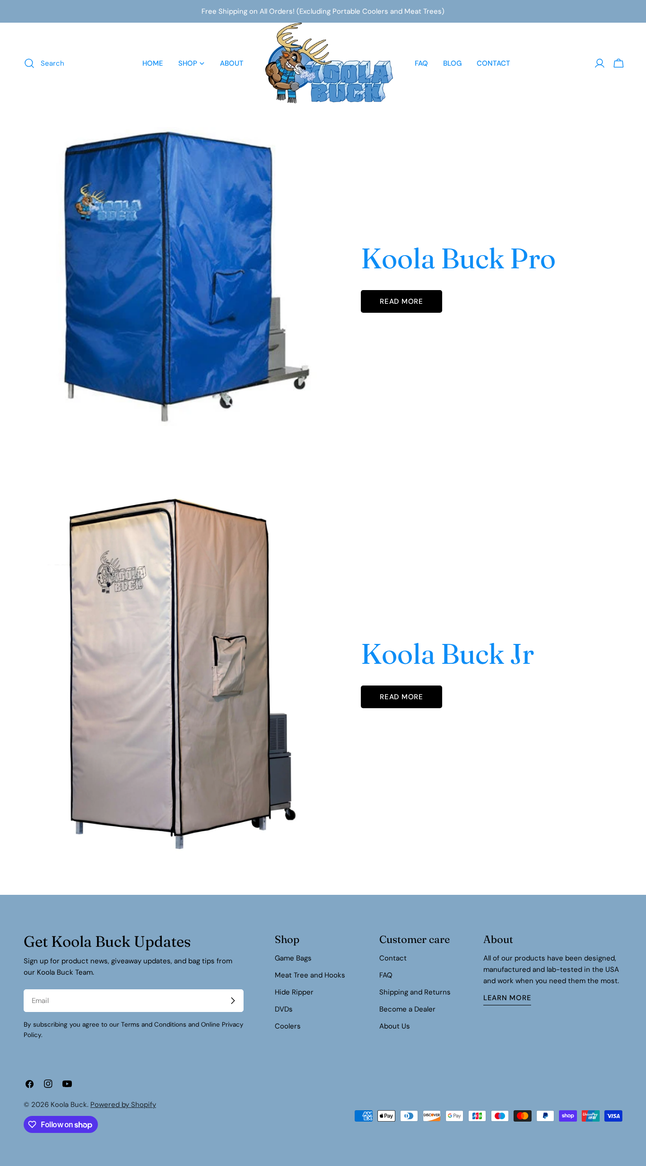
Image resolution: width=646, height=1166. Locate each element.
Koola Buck (69, 1104)
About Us (394, 1026)
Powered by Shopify (123, 1104)
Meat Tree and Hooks (310, 975)
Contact (393, 958)
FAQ (386, 975)
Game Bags (293, 958)
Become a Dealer (407, 1009)
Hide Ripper (294, 992)
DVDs (284, 1009)
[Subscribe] (233, 1001)
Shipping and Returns (415, 992)
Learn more (507, 998)
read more (401, 301)
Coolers (288, 1026)
